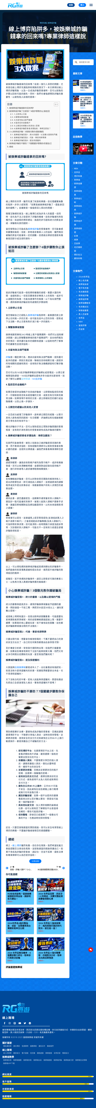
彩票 (76, 236)
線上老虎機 (84, 280)
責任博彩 (16, 1046)
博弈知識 (43, 23)
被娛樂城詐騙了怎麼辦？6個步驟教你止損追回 (29, 111)
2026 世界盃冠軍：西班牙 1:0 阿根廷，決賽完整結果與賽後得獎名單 (50, 896)
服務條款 (33, 1046)
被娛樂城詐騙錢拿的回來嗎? (21, 108)
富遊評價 (83, 325)
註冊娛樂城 (20, 667)
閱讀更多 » (10, 901)
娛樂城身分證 (69, 1060)
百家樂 (77, 243)
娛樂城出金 (37, 1060)
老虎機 (32, 1053)
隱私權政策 (7, 1046)
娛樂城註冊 (7, 1060)
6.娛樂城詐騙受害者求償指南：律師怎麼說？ (32, 128)
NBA (76, 168)
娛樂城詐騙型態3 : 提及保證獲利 (27, 140)
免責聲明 (25, 1046)
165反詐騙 (37, 379)
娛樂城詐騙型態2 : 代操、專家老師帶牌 (30, 137)
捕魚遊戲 (40, 1053)
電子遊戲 (25, 1053)
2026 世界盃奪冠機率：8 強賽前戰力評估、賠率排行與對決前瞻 (19, 955)
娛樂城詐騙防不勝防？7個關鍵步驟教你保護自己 (30, 143)
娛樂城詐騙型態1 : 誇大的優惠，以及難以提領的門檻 (35, 135)
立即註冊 (35, 861)
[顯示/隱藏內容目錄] (54, 104)
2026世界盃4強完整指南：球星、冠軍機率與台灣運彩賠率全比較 (19, 926)
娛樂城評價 (84, 299)
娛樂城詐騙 (52, 23)
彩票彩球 (57, 1053)
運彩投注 (78, 255)
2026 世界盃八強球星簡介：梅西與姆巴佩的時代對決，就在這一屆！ (50, 926)
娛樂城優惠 (84, 310)
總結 (11, 147)
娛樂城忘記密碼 (81, 1060)
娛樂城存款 (27, 1060)
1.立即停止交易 (20, 114)
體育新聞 (78, 258)
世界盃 (77, 172)
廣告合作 (42, 1046)
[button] (91, 5)
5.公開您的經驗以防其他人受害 (27, 126)
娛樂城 (77, 180)
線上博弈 (16, 845)
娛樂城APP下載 (9, 1063)
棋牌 (76, 240)
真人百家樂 (84, 314)
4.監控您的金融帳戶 (22, 123)
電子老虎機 (84, 288)
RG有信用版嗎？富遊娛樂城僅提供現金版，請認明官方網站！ (19, 896)
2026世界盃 (84, 277)
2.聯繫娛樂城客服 (21, 117)
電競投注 (65, 1053)
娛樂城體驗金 (84, 303)
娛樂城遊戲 (48, 1060)
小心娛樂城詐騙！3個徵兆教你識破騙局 (26, 132)
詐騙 (8, 357)
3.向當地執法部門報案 (23, 120)
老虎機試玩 (84, 307)
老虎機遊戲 (84, 292)
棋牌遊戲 (48, 1053)
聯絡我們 (50, 1046)
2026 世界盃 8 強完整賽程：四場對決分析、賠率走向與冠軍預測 (50, 955)
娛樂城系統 (84, 284)
